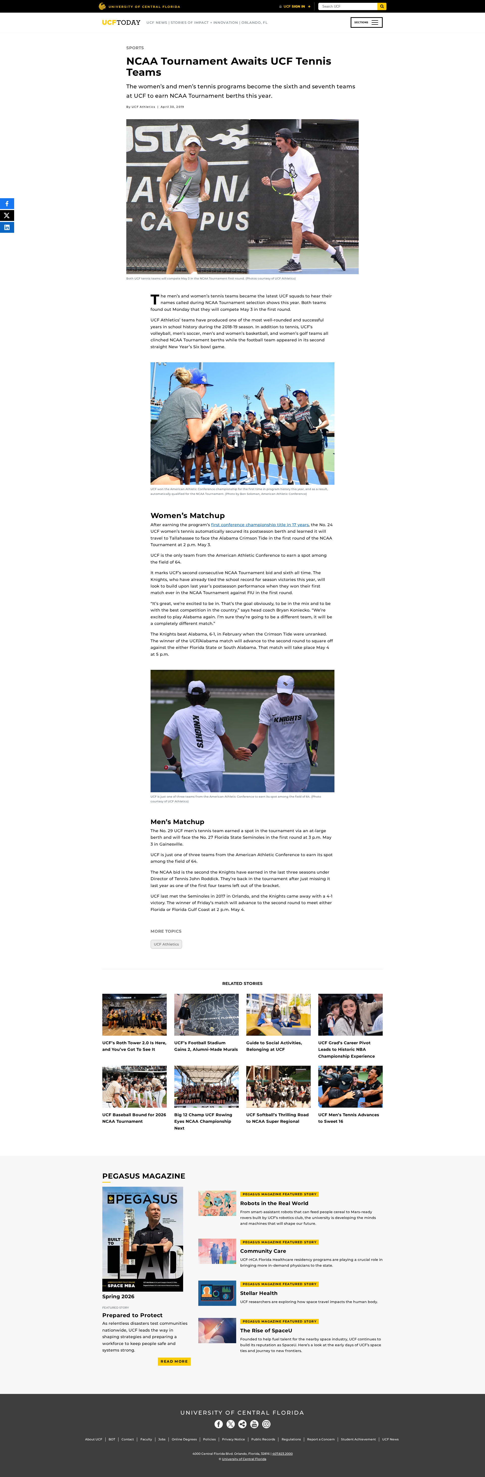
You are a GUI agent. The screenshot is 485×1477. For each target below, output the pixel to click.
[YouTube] (254, 1424)
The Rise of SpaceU (266, 1331)
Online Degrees (184, 1439)
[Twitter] (230, 1424)
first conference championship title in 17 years (260, 524)
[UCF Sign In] (295, 6)
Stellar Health (259, 1293)
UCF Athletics (166, 944)
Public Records (263, 1439)
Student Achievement (358, 1439)
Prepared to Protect (132, 1315)
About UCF (93, 1439)
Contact (128, 1439)
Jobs (161, 1439)
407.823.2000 (282, 1454)
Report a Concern (321, 1439)
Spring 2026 (118, 1296)
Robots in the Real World (274, 1203)
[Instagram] (266, 1424)
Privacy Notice (233, 1439)
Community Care (263, 1251)
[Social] (242, 1424)
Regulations (291, 1439)
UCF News (390, 1439)
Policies (209, 1439)
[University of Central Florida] (139, 6)
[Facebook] (218, 1424)
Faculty (146, 1439)
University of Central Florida (242, 1412)
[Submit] (381, 6)
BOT (112, 1439)
